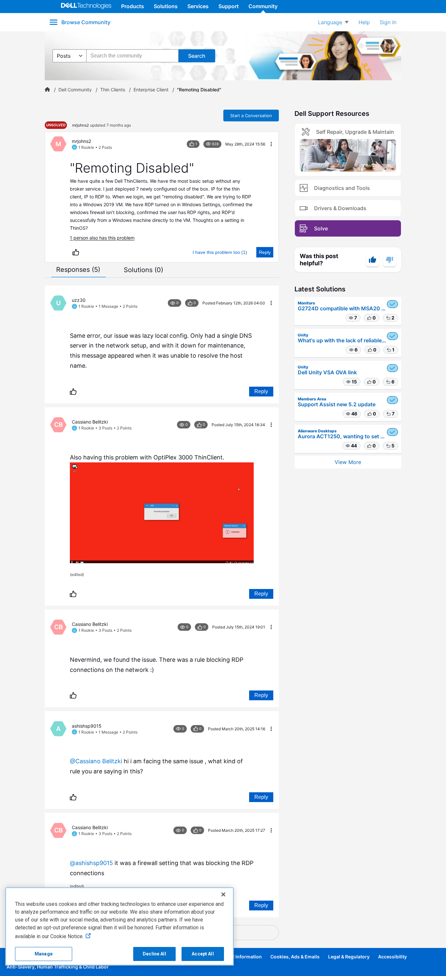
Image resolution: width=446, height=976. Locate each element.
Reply (265, 252)
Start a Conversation (251, 115)
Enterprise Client (151, 89)
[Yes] (372, 259)
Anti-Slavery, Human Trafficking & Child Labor (58, 966)
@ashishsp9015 (91, 863)
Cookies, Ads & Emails (295, 956)
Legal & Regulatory (349, 956)
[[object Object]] (47, 90)
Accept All (203, 953)
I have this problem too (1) (220, 252)
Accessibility (392, 956)
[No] (389, 259)
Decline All (154, 953)
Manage (44, 953)
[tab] (78, 269)
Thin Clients (112, 89)
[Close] (223, 894)
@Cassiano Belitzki (96, 761)
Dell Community (75, 89)
